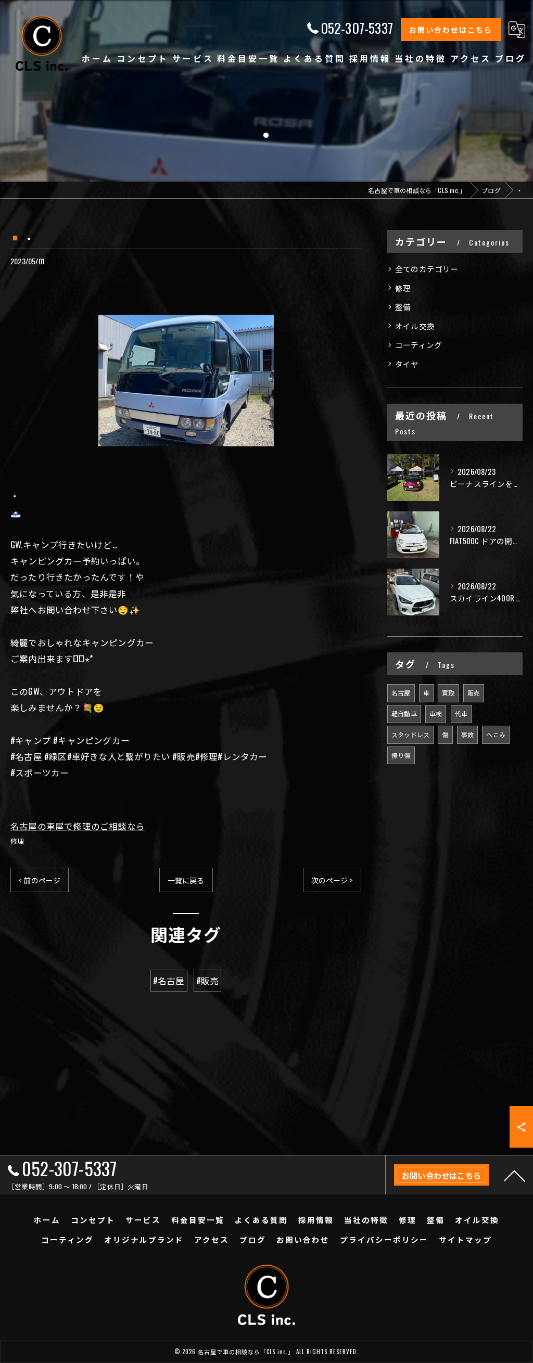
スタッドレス (410, 734)
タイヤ (407, 363)
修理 (17, 840)
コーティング (418, 344)
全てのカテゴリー (427, 268)
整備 (403, 306)
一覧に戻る (186, 880)
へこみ (495, 734)
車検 (435, 713)
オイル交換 (415, 325)
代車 (461, 713)
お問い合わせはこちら (450, 29)
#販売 (207, 980)
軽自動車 (404, 713)
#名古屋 (169, 980)
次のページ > (332, 880)
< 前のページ (39, 880)
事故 (467, 734)
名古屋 (401, 692)
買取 (448, 692)
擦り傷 (401, 755)
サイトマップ (465, 1239)
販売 (473, 692)
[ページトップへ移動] (514, 1175)
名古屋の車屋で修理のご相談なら (77, 825)
